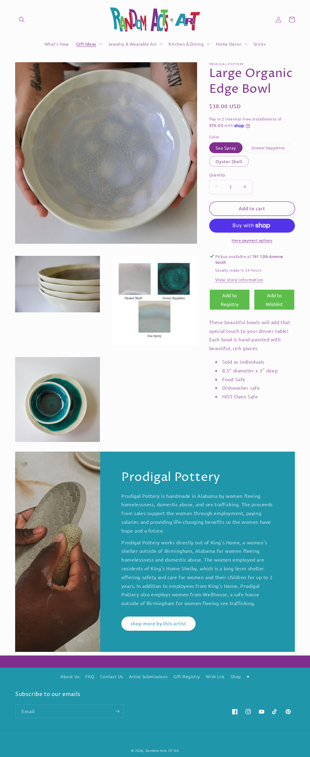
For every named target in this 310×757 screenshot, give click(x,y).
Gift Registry (186, 676)
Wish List (215, 676)
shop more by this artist (158, 623)
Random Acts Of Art (162, 750)
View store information (239, 279)
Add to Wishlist (274, 299)
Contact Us (111, 676)
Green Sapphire (271, 149)
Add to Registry (230, 299)
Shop (236, 676)
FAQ (89, 676)
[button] (21, 19)
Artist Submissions (148, 676)
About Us (70, 676)
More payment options (252, 240)
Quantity (217, 174)
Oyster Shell (229, 161)
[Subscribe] (117, 711)
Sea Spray (226, 147)
